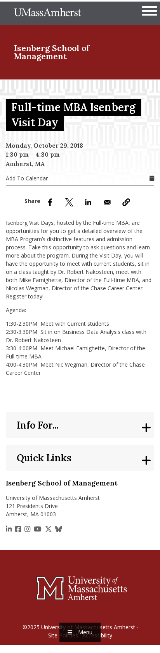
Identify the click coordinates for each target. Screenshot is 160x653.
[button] (126, 202)
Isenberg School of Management (51, 52)
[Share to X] (69, 202)
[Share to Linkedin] (88, 202)
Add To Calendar (27, 178)
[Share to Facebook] (50, 202)
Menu (85, 632)
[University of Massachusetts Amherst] (80, 588)
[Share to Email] (107, 202)
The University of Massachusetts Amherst (47, 13)
